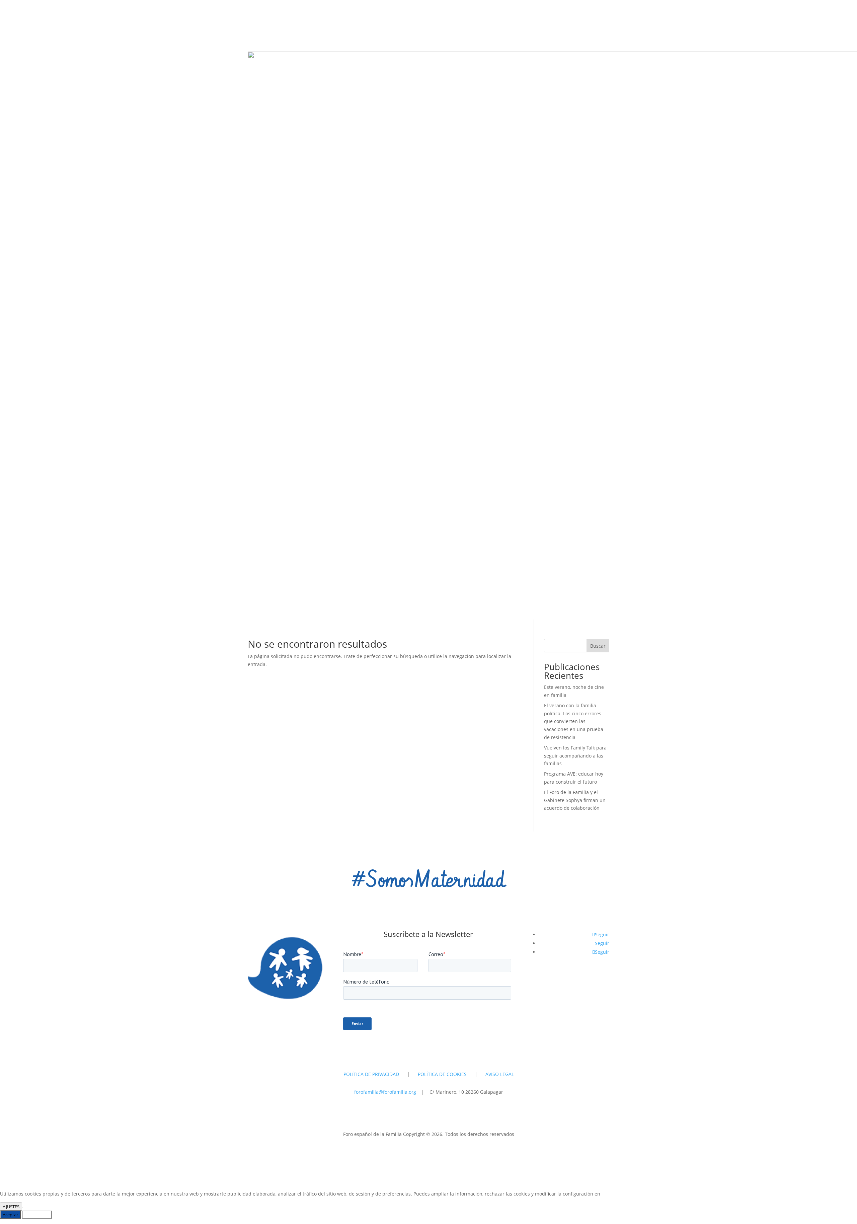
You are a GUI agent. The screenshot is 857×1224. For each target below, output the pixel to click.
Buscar (598, 646)
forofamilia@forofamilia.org (385, 1092)
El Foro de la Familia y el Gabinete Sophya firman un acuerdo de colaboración (575, 800)
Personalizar (37, 1215)
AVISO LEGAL (499, 1074)
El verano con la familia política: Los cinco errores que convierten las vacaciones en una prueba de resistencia (573, 721)
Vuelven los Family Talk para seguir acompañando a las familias (575, 755)
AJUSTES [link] (11, 1207)
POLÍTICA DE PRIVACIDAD (371, 1074)
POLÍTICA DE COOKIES (442, 1074)
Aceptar (10, 1215)
